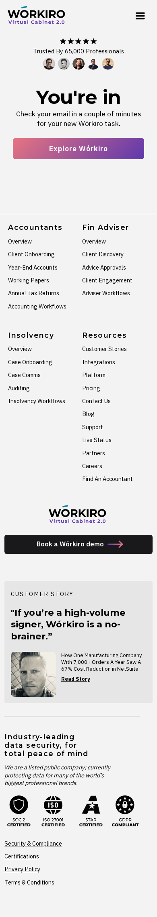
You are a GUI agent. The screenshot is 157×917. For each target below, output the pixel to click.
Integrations (98, 362)
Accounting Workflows (37, 306)
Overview (20, 241)
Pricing (91, 388)
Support (92, 427)
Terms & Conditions (29, 882)
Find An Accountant (107, 479)
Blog (88, 414)
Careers (92, 466)
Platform (93, 375)
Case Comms (24, 375)
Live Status (97, 440)
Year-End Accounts (33, 267)
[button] (140, 16)
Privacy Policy (22, 869)
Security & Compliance (33, 843)
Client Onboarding (31, 254)
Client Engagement (107, 280)
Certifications (21, 856)
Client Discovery (103, 254)
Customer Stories (104, 349)
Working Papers (28, 280)
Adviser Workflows (106, 293)
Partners (93, 453)
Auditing (19, 388)
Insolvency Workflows (36, 401)
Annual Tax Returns (33, 293)
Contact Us (96, 401)
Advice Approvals (104, 267)
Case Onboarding (30, 362)
